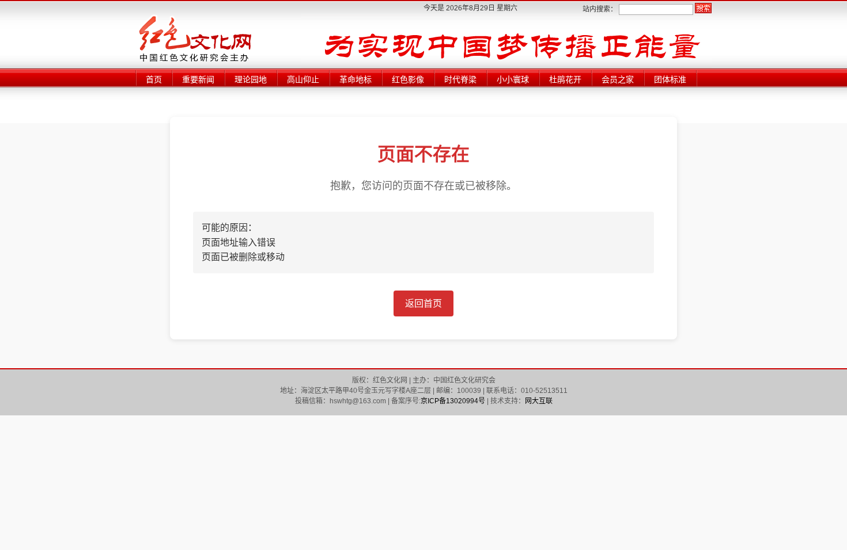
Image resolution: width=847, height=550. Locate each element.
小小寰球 (513, 79)
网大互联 (539, 401)
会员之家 (618, 79)
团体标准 (670, 79)
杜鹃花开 (565, 79)
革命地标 (355, 79)
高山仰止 (303, 79)
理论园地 (251, 79)
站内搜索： (600, 9)
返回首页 (423, 303)
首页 (154, 79)
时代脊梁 (460, 79)
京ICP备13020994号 (453, 401)
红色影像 (408, 79)
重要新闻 (198, 79)
